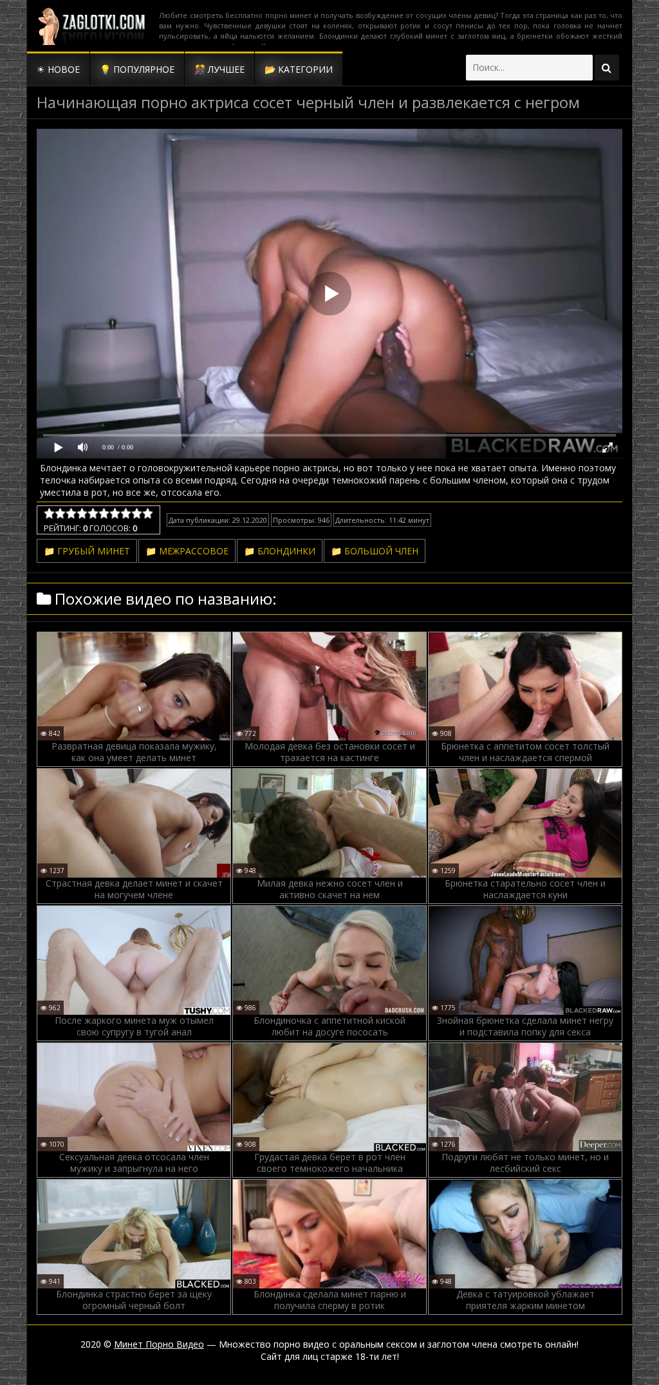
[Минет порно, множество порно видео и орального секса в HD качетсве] (91, 25)
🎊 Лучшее (219, 69)
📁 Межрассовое (186, 551)
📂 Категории (299, 69)
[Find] (607, 67)
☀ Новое (58, 69)
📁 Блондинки (279, 551)
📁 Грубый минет (87, 551)
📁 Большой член (374, 551)
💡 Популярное (137, 69)
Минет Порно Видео (159, 1344)
